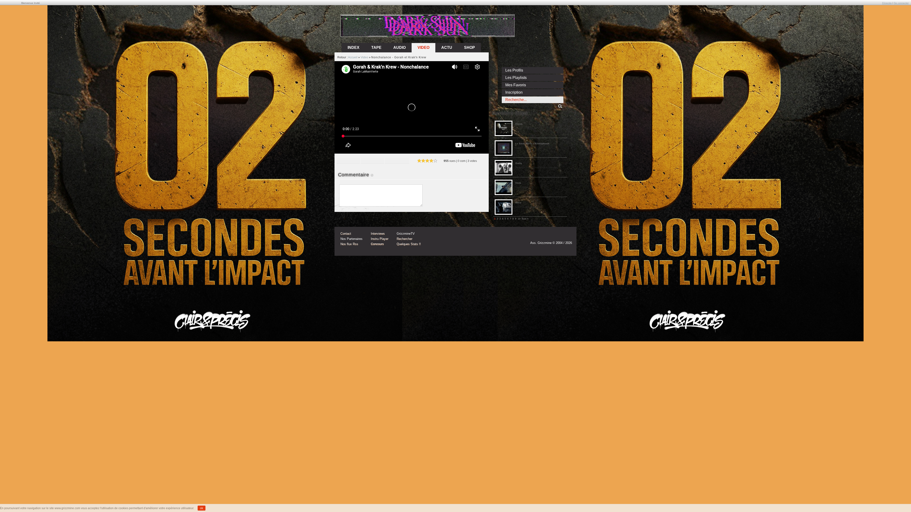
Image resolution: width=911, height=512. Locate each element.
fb (567, 236)
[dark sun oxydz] (427, 35)
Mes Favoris (515, 85)
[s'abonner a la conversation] (372, 174)
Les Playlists (516, 78)
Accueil (353, 57)
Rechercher (404, 239)
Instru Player (379, 239)
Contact (345, 233)
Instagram (549, 236)
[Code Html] (397, 161)
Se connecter (901, 3)
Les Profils (514, 70)
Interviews (378, 233)
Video (423, 48)
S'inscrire (887, 3)
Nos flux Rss (349, 244)
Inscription (514, 92)
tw (558, 236)
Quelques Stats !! (409, 244)
